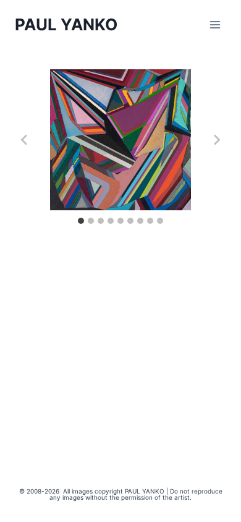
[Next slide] (216, 140)
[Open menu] (214, 24)
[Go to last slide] (25, 140)
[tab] (81, 221)
